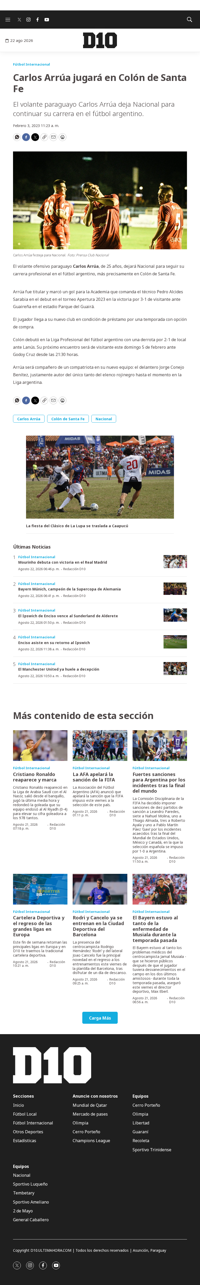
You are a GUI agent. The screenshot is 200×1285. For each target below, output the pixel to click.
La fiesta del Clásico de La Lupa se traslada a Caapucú (77, 526)
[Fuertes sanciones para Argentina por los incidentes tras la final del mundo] (160, 745)
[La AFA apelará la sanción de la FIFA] (100, 745)
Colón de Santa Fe (68, 418)
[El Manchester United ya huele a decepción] (175, 668)
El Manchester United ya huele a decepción (58, 669)
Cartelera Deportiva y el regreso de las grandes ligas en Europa (38, 926)
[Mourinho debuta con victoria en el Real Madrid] (175, 561)
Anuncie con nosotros (95, 1096)
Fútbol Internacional (31, 64)
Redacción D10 (74, 569)
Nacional (104, 418)
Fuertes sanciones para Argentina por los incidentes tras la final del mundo (159, 782)
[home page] (100, 40)
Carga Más (100, 1018)
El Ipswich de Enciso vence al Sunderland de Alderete (68, 615)
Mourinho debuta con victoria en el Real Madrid (62, 562)
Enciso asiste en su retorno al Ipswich (54, 642)
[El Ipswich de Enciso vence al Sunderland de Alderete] (175, 615)
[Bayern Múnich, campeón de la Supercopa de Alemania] (175, 588)
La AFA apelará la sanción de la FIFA (94, 777)
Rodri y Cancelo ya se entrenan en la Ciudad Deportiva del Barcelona (98, 926)
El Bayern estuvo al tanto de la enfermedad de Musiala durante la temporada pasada (155, 928)
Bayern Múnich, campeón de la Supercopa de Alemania (69, 589)
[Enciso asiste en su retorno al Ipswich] (175, 641)
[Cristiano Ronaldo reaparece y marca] (40, 745)
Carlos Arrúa (28, 418)
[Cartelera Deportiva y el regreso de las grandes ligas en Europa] (40, 889)
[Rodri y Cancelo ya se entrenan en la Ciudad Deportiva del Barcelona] (100, 889)
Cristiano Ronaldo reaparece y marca (35, 777)
